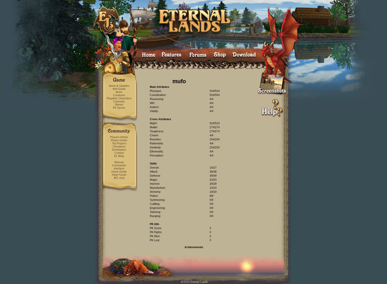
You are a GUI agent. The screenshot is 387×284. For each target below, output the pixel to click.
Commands (119, 165)
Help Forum (119, 174)
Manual (119, 162)
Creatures (119, 95)
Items (119, 92)
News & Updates (119, 85)
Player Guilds (119, 140)
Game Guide (119, 171)
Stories (119, 104)
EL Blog (119, 156)
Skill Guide (119, 89)
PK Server (119, 107)
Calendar (119, 101)
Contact (119, 152)
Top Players (119, 143)
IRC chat (119, 178)
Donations (119, 146)
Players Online (119, 137)
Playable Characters (119, 98)
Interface (119, 168)
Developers (119, 149)
